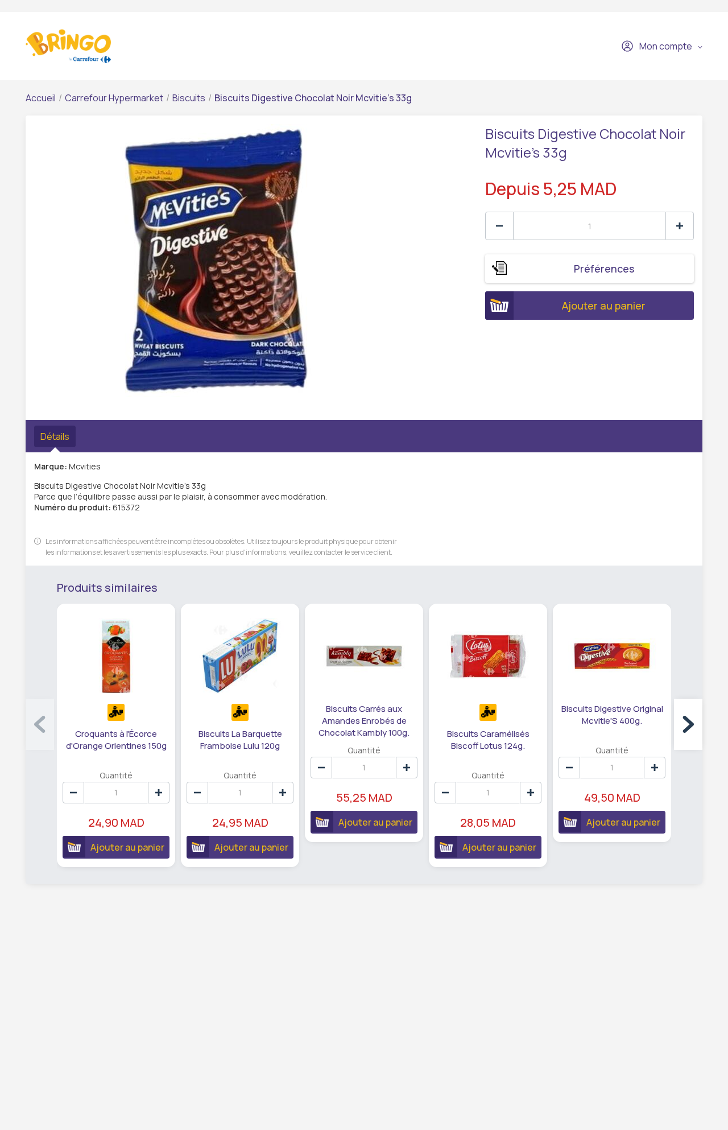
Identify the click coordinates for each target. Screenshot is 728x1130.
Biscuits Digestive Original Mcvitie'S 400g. (612, 715)
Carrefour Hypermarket (114, 98)
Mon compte (665, 46)
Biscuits (188, 98)
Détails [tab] (54, 436)
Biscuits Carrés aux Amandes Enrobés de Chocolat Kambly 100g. (364, 721)
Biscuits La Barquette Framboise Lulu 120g (240, 740)
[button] (688, 724)
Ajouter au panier (604, 305)
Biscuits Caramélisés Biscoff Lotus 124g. (488, 740)
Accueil (41, 98)
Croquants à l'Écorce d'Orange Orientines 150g (116, 740)
